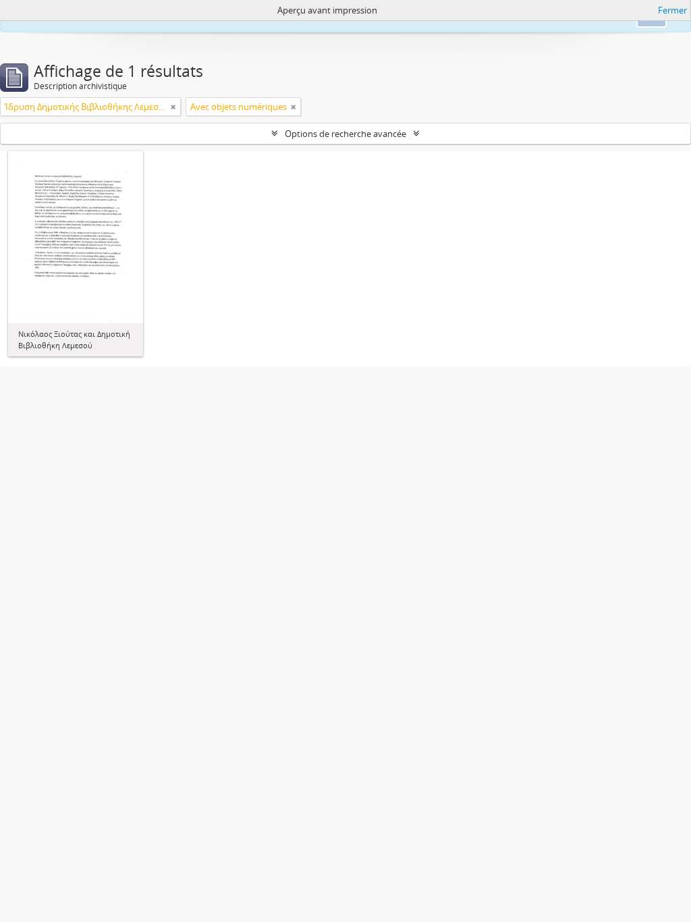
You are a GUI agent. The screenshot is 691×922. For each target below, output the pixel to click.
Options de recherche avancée (345, 134)
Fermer (672, 10)
